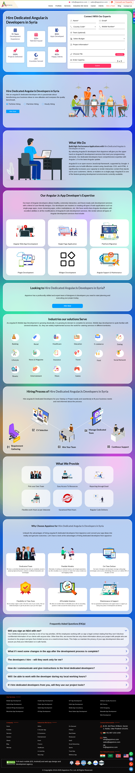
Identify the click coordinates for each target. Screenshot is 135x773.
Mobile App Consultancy (76, 708)
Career (93, 6)
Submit (97, 65)
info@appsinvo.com (79, 2)
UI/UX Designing (105, 708)
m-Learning (41, 751)
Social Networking (74, 744)
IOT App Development (75, 700)
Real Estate (72, 733)
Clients (101, 6)
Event (39, 740)
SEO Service (103, 704)
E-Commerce (41, 733)
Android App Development (14, 704)
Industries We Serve (80, 6)
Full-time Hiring (14, 104)
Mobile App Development (13, 700)
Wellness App (73, 754)
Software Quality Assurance (108, 700)
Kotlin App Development (76, 704)
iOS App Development (44, 711)
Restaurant (72, 737)
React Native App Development (78, 711)
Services (67, 6)
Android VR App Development (15, 708)
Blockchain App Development (14, 711)
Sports (71, 747)
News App (40, 754)
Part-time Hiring (32, 104)
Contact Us (128, 6)
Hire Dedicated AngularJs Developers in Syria (74, 288)
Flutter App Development (45, 704)
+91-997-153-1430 (113, 733)
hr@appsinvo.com (110, 747)
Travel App (72, 751)
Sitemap (8, 747)
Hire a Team (110, 6)
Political (71, 729)
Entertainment (42, 737)
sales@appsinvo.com (99, 2)
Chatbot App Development (45, 700)
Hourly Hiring (50, 104)
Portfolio (58, 6)
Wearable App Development (108, 711)
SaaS (70, 740)
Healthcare (41, 747)
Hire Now (12, 111)
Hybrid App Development (45, 708)
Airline (39, 726)
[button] (131, 769)
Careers (8, 737)
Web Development (105, 715)
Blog (119, 6)
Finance (40, 744)
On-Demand (72, 726)
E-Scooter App (42, 729)
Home (50, 6)
